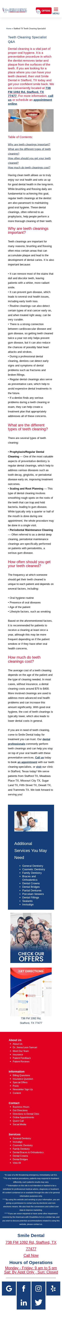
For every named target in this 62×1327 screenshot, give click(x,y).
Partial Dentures (31, 890)
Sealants (27, 901)
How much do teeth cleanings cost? (29, 167)
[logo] (15, 7)
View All (17, 1162)
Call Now (31, 1255)
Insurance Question (23, 1078)
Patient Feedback (22, 1058)
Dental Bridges (31, 886)
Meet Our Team (21, 1051)
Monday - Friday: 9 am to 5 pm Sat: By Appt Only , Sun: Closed (31, 1270)
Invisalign (28, 904)
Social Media (19, 1124)
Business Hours (21, 1106)
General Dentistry (32, 865)
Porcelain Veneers (33, 894)
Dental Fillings (30, 897)
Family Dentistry (32, 872)
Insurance (18, 1054)
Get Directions (20, 1110)
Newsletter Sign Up (23, 1089)
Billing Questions (21, 1075)
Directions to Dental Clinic (26, 1113)
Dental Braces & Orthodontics (28, 1152)
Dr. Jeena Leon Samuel (25, 1047)
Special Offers (20, 1082)
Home (8, 29)
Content (17, 1093)
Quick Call (18, 1120)
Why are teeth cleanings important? (29, 144)
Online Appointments (23, 1117)
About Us (17, 1043)
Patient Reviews (21, 1061)
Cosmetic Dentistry (33, 869)
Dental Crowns (31, 883)
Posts (16, 1085)
